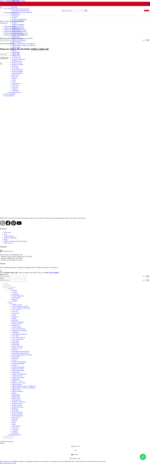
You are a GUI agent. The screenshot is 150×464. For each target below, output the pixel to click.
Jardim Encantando (18, 35)
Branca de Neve (17, 323)
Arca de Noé (16, 310)
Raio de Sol (16, 75)
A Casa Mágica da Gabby (20, 306)
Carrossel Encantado (18, 329)
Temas (10, 303)
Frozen (14, 17)
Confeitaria (15, 341)
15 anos (14, 292)
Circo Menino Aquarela (19, 334)
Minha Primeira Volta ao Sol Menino (23, 45)
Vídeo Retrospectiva (14, 92)
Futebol (14, 23)
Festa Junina (16, 14)
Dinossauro (15, 2)
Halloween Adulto (18, 26)
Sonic (14, 82)
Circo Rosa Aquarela (18, 337)
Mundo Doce (16, 56)
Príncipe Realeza (17, 73)
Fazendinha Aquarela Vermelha (22, 12)
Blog (5, 239)
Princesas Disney (17, 71)
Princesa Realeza (17, 70)
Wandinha (15, 90)
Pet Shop (15, 66)
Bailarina (15, 316)
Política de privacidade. (98, 461)
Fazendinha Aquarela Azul (20, 9)
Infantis (14, 290)
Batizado (15, 299)
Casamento (15, 294)
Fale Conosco (8, 243)
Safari (14, 80)
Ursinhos (15, 89)
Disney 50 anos (17, 5)
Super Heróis (16, 83)
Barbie (14, 318)
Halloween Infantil (18, 28)
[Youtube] (19, 223)
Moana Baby (16, 52)
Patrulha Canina (17, 61)
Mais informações (6, 463)
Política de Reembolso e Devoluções (15, 241)
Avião (14, 315)
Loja (5, 234)
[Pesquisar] (86, 11)
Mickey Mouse (17, 42)
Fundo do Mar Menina (19, 19)
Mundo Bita (16, 54)
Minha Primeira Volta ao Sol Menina (23, 43)
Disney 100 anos (17, 3)
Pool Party (15, 68)
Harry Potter (16, 30)
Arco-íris (15, 311)
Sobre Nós (7, 232)
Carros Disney (16, 327)
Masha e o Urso (17, 38)
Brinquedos (16, 325)
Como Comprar (9, 236)
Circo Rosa (15, 336)
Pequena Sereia (17, 63)
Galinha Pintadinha (18, 24)
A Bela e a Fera (17, 304)
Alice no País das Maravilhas (21, 308)
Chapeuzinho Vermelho (19, 330)
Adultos (14, 301)
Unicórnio (15, 87)
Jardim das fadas (17, 33)
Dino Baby (15, 343)
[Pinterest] (13, 223)
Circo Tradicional (17, 339)
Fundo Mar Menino (18, 21)
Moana (14, 50)
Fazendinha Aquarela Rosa (20, 10)
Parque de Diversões (18, 59)
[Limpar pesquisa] (82, 10)
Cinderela (15, 332)
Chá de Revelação (18, 296)
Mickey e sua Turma (18, 40)
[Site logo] (4, 15)
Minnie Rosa (16, 47)
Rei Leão (15, 76)
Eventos (10, 289)
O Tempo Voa (16, 57)
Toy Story (15, 85)
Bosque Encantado (18, 322)
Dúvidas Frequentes (10, 238)
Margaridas (15, 37)
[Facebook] (8, 223)
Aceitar (14, 463)
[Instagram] (2, 223)
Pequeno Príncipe (17, 64)
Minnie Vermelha (17, 49)
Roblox (14, 78)
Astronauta (15, 313)
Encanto (14, 7)
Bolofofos (15, 320)
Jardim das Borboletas (19, 31)
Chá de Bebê (16, 297)
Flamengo (15, 16)
